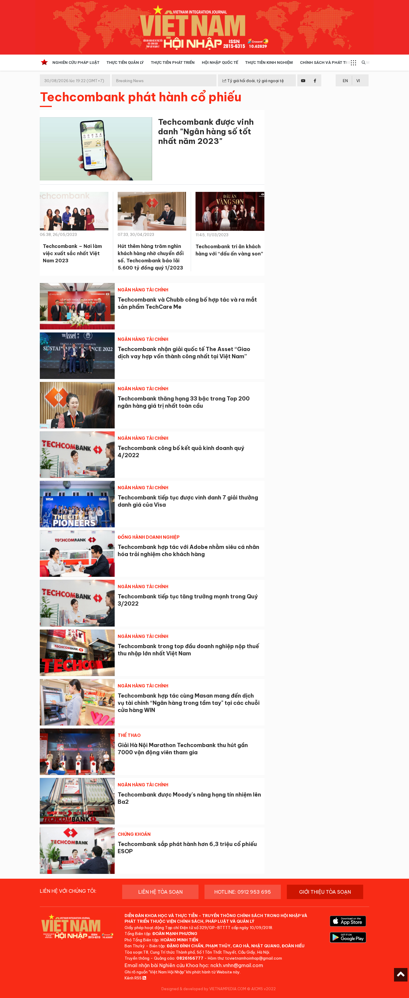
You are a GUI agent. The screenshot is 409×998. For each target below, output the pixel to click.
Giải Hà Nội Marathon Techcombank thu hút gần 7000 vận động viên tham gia (183, 749)
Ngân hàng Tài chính (143, 290)
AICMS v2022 (263, 989)
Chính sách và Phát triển (327, 62)
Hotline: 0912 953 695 (242, 892)
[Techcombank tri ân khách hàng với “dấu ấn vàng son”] (230, 213)
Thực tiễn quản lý (125, 62)
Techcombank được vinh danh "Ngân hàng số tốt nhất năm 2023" (206, 131)
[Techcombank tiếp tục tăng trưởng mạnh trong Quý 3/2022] (77, 603)
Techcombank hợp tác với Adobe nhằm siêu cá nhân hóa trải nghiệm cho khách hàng (188, 551)
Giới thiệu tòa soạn (325, 892)
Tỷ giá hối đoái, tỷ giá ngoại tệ (255, 80)
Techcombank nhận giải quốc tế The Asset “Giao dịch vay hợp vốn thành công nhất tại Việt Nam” (184, 353)
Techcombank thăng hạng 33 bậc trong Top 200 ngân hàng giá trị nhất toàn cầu (184, 402)
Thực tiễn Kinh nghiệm (269, 62)
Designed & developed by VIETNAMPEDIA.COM (203, 989)
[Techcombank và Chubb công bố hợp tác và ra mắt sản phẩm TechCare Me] (77, 306)
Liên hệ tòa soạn (160, 892)
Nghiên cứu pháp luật (75, 62)
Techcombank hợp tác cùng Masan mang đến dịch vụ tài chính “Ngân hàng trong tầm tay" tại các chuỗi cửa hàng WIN (189, 702)
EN (345, 80)
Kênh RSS (134, 978)
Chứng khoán (134, 834)
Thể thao (129, 735)
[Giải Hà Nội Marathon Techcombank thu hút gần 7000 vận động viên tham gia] (77, 751)
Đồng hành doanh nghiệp (149, 537)
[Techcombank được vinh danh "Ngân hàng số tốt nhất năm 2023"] (96, 150)
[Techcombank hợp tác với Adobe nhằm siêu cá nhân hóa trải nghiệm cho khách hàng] (77, 553)
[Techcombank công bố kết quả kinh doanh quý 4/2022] (77, 454)
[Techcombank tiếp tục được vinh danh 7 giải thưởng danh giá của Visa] (77, 504)
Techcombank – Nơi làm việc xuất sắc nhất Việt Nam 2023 (72, 253)
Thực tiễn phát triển (173, 62)
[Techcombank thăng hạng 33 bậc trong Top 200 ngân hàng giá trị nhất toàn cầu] (77, 405)
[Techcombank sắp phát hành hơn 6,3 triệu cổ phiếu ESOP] (77, 850)
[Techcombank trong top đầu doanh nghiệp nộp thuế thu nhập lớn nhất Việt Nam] (77, 653)
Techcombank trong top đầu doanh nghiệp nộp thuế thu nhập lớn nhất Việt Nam (188, 650)
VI (358, 80)
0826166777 (189, 958)
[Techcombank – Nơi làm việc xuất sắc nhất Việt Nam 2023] (74, 213)
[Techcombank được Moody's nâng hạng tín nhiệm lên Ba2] (77, 801)
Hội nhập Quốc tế (220, 62)
